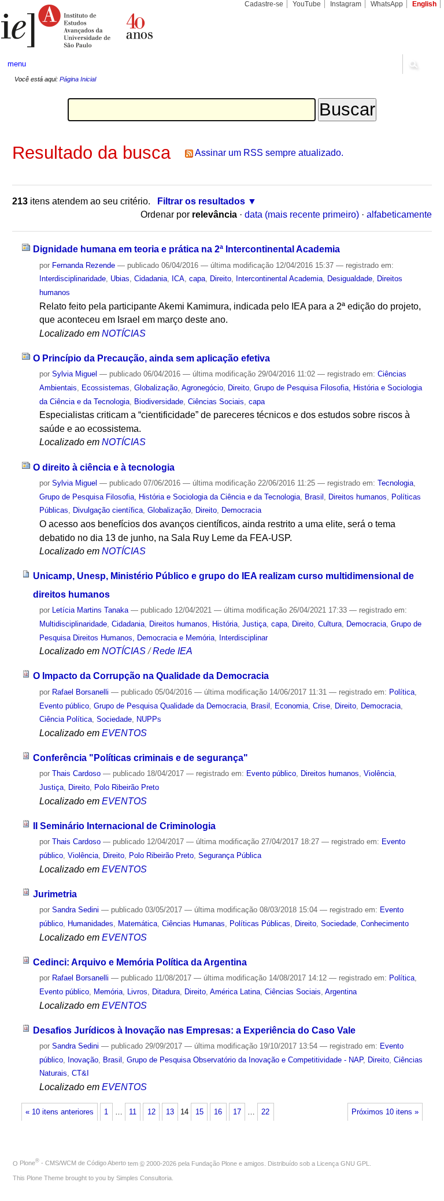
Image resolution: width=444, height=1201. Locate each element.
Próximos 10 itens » (385, 1112)
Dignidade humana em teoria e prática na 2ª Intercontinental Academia (186, 249)
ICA (178, 278)
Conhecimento (385, 923)
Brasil (314, 497)
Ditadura (166, 991)
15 (199, 1112)
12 (151, 1112)
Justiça (254, 624)
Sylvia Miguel (74, 374)
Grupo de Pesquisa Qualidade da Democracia (170, 706)
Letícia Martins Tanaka (90, 610)
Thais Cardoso (76, 773)
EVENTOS (124, 733)
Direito (220, 278)
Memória (108, 991)
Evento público (64, 706)
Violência (379, 773)
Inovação (83, 1059)
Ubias (120, 278)
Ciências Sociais (216, 401)
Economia (291, 706)
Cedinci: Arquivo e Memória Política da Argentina (140, 962)
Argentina (341, 991)
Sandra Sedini (75, 909)
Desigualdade (349, 278)
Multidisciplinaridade (73, 624)
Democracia (241, 510)
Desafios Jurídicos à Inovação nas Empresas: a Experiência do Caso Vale (194, 1030)
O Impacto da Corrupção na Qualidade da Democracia (151, 676)
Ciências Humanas (193, 923)
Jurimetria (55, 894)
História (225, 624)
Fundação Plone (214, 1162)
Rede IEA (173, 651)
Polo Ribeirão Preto (126, 787)
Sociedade (114, 719)
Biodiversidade (158, 401)
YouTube (307, 4)
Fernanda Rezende (83, 265)
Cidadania (150, 278)
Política (402, 692)
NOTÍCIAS (124, 333)
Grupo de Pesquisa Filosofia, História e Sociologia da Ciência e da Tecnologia (169, 497)
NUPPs (148, 719)
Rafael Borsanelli (80, 692)
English (424, 4)
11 (132, 1112)
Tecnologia (395, 483)
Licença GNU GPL (343, 1162)
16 (218, 1112)
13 (170, 1112)
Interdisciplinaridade (72, 278)
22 (265, 1112)
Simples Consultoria (144, 1177)
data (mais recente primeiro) (302, 214)
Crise (321, 706)
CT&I (80, 1073)
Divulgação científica (108, 510)
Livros (137, 991)
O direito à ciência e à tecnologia (104, 467)
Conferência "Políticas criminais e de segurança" (140, 758)
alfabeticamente (399, 214)
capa (197, 278)
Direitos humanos (357, 497)
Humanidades (90, 923)
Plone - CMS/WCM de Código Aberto (73, 1162)
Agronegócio (202, 387)
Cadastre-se (264, 4)
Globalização (155, 387)
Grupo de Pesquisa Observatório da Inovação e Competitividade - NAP (245, 1059)
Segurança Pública (229, 855)
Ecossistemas (106, 387)
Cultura (330, 624)
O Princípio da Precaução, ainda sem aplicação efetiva (151, 358)
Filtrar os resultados (201, 201)
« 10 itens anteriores (59, 1112)
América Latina (235, 991)
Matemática (137, 923)
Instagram (345, 4)
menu (17, 63)
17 (237, 1112)
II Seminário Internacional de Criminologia (124, 826)
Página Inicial (78, 79)
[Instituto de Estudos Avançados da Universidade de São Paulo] (111, 26)
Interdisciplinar (243, 637)
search (413, 64)
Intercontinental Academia (279, 278)
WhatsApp (387, 4)
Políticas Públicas (260, 923)
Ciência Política (65, 719)
